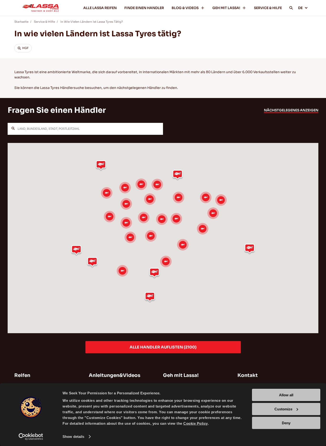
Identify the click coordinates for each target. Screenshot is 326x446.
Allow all (286, 395)
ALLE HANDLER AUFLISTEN (163, 347)
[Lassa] (40, 8)
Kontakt (247, 375)
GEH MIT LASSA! (226, 8)
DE (300, 8)
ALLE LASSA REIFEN (100, 8)
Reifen (22, 375)
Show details (73, 437)
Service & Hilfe (44, 21)
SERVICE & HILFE (268, 8)
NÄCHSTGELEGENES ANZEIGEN (291, 110)
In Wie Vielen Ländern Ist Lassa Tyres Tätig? (91, 21)
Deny (286, 423)
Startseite (21, 21)
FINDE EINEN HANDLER (144, 8)
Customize (283, 409)
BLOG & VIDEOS (185, 8)
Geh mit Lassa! (181, 375)
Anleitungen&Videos (114, 375)
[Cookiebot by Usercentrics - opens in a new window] (31, 436)
